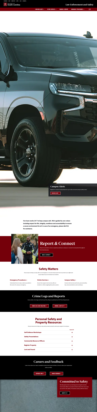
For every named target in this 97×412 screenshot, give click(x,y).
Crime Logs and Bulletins (39, 306)
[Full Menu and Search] (89, 9)
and (79, 4)
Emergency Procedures (77, 9)
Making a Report (64, 9)
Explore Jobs (39, 373)
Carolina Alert (39, 9)
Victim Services (51, 9)
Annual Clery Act (59, 306)
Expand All (72, 329)
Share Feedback (56, 373)
